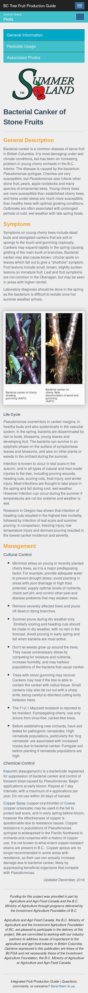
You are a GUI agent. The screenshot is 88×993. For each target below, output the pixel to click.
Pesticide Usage (21, 46)
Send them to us (63, 986)
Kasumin (10, 771)
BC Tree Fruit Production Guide (29, 5)
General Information (25, 35)
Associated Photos (23, 57)
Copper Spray (14, 803)
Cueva (69, 803)
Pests (12, 17)
